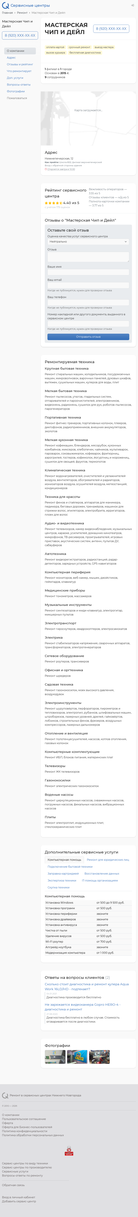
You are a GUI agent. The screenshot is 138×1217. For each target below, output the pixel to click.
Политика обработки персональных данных (33, 1135)
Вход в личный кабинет (18, 1197)
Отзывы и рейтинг (20, 64)
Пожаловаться (17, 98)
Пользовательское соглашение (24, 1119)
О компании (15, 50)
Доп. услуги (15, 77)
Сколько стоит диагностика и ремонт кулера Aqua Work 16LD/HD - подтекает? (87, 986)
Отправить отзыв (88, 336)
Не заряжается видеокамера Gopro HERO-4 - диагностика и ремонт (82, 1006)
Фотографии (16, 91)
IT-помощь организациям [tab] (100, 880)
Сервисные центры (30, 5)
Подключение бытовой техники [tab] (70, 866)
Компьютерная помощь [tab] (64, 859)
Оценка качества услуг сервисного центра (77, 236)
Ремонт (22, 12)
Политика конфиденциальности (24, 1131)
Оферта (7, 1123)
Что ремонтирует (19, 71)
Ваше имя (54, 266)
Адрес (11, 57)
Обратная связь (13, 1185)
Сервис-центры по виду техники (25, 1163)
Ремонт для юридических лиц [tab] (108, 859)
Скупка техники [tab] (59, 887)
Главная (7, 12)
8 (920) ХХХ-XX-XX (20, 35)
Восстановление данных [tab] (101, 873)
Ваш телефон (56, 297)
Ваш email (54, 280)
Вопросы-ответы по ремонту (22, 1175)
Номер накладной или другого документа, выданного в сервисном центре (86, 316)
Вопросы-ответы (19, 84)
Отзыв (52, 249)
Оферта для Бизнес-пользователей (27, 1127)
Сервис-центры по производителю (27, 1167)
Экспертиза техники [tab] (62, 880)
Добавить (19, 1201)
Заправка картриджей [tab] (63, 873)
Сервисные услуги (15, 1171)
